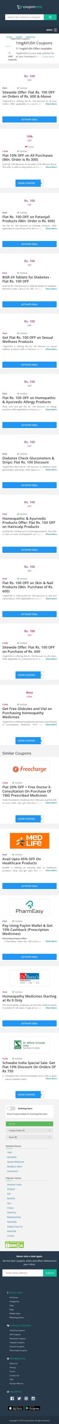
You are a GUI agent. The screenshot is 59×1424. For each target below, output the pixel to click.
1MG (9, 1152)
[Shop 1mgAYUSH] (8, 46)
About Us (14, 1363)
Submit (50, 1273)
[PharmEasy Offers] (29, 907)
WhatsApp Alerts (17, 1317)
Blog (12, 1309)
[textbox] (24, 17)
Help (12, 1305)
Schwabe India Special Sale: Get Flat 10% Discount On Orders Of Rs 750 (29, 1066)
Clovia (10, 1207)
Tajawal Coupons (17, 1342)
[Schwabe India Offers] (29, 1045)
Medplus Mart (14, 1166)
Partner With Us (16, 1383)
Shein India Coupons (18, 1350)
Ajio (9, 1203)
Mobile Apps (15, 1313)
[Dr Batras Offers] (29, 978)
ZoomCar (12, 1212)
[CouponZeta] (29, 7)
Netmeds (12, 1157)
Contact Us (14, 1375)
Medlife (11, 1198)
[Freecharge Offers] (29, 769)
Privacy (13, 1367)
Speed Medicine (15, 1161)
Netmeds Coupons (18, 1338)
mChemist (12, 1171)
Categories (14, 1301)
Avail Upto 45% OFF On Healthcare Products (21, 860)
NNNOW (11, 1231)
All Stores (14, 1297)
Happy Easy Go (15, 1226)
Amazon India (14, 1184)
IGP (9, 1193)
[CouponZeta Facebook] (12, 1398)
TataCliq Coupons (17, 1330)
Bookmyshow (14, 1217)
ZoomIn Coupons (17, 1346)
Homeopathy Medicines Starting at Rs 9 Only (29, 998)
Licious (10, 1235)
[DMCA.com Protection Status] (14, 1244)
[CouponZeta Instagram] (33, 1398)
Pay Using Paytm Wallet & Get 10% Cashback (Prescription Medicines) (27, 929)
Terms (12, 1371)
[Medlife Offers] (29, 840)
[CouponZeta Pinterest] (26, 1398)
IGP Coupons (15, 1334)
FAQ (11, 1379)
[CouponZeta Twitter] (19, 1398)
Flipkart (11, 1189)
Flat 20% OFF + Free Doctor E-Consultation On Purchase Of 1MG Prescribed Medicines (26, 791)
